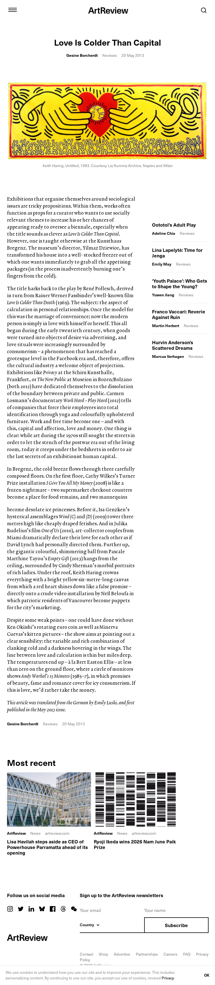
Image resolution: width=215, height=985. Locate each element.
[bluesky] (42, 909)
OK (206, 975)
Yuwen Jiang (163, 295)
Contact (86, 954)
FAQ (186, 954)
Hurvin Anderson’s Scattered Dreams (172, 345)
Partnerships (147, 954)
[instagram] (10, 909)
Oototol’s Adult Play (174, 224)
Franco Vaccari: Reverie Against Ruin (178, 314)
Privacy (168, 978)
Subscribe (176, 925)
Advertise (122, 954)
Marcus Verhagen (168, 356)
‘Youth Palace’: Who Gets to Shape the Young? (179, 283)
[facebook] (52, 909)
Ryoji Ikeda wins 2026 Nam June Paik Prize (135, 844)
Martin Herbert (165, 326)
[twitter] (20, 909)
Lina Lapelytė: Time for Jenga (177, 252)
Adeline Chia (163, 233)
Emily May (161, 264)
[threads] (63, 909)
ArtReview (16, 833)
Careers (170, 954)
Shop (103, 954)
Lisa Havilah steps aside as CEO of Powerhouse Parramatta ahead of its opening (47, 847)
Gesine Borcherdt (82, 55)
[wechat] (74, 909)
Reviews (109, 55)
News (35, 833)
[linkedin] (31, 909)
